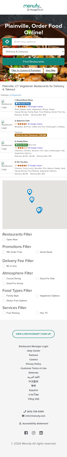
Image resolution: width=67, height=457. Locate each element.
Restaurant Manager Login (33, 346)
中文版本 (33, 381)
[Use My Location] (7, 41)
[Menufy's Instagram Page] (33, 433)
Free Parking (13, 313)
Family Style (13, 295)
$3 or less (12, 266)
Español (33, 390)
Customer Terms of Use (34, 368)
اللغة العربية (33, 377)
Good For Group (15, 283)
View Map (50, 70)
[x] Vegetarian (15, 95)
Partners (33, 355)
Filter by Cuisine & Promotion (26, 70)
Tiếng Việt (33, 399)
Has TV (43, 313)
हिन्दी (33, 385)
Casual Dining (14, 278)
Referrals (33, 372)
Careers (33, 359)
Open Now (12, 239)
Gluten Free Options (17, 300)
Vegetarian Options (50, 295)
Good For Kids (47, 278)
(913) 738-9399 (35, 411)
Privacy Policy (33, 363)
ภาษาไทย (33, 394)
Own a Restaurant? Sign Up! (33, 334)
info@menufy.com (35, 415)
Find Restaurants (33, 61)
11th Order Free (14, 252)
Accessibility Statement (35, 423)
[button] (31, 199)
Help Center (33, 350)
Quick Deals (46, 252)
